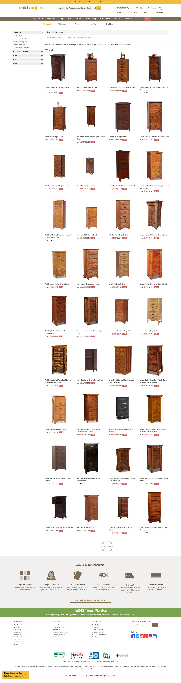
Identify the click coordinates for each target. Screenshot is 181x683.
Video (110, 24)
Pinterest (146, 636)
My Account (152, 8)
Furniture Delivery (18, 641)
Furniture (17, 36)
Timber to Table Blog (58, 627)
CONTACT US (120, 13)
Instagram (150, 636)
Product (47, 24)
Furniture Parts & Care (21, 48)
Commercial (128, 19)
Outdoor (78, 19)
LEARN (145, 13)
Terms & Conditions (19, 637)
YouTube (142, 636)
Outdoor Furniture (20, 39)
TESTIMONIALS (157, 13)
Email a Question (81, 661)
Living (61, 19)
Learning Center (57, 624)
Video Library (56, 629)
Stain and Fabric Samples (99, 634)
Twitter (137, 636)
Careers (16, 644)
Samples (138, 19)
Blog (94, 24)
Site (79, 24)
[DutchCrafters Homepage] (32, 8)
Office (69, 19)
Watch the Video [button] (89, 600)
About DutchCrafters (19, 624)
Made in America (18, 634)
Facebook (133, 636)
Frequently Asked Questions (60, 632)
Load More (107, 546)
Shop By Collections (97, 629)
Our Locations (17, 629)
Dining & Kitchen (37, 19)
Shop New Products (97, 632)
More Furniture (105, 19)
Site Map (94, 637)
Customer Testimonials (59, 634)
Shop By (117, 19)
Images (63, 24)
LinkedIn (155, 636)
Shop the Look (96, 627)
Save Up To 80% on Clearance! (90, 2)
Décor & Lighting (90, 19)
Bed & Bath (51, 19)
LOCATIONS (133, 13)
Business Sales (17, 632)
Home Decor (19, 45)
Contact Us (17, 627)
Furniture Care (57, 637)
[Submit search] (98, 8)
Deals (147, 19)
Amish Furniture (20, 42)
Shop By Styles (96, 624)
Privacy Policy (17, 639)
